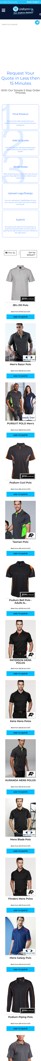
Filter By (11, 271)
